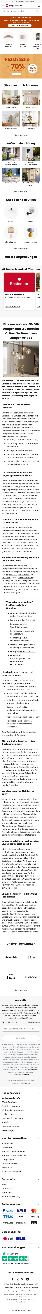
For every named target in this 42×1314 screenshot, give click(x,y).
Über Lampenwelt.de (14, 1138)
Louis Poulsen (24, 574)
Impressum (7, 1192)
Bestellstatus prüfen (11, 1106)
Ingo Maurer (11, 574)
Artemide (6, 577)
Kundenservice (11, 1093)
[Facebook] (14, 1279)
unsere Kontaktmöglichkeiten (24, 931)
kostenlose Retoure (27, 651)
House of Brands (25, 577)
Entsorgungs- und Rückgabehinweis (21, 1291)
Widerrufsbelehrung (11, 1196)
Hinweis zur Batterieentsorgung (27, 1287)
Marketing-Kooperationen (14, 1151)
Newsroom (7, 1167)
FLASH (19, 25)
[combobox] (21, 11)
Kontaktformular (32, 1070)
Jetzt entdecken (12, 306)
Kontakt (5, 1122)
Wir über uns (7, 1143)
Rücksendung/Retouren (13, 1110)
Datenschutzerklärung (21, 1075)
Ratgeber (17, 1171)
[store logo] (15, 5)
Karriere (5, 1155)
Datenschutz (8, 1188)
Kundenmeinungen (13, 1247)
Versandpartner (11, 1232)
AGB (4, 1184)
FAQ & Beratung (9, 1102)
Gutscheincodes (9, 1163)
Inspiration (7, 1171)
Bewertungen (8, 1130)
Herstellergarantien (11, 1126)
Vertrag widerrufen (11, 1098)
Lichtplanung (8, 1159)
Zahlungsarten (8, 1114)
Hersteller (27, 1083)
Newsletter (7, 1147)
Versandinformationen (12, 1118)
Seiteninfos (8, 1179)
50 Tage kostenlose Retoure (19, 450)
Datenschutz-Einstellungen (14, 1284)
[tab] (21, 1111)
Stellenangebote (18, 1155)
